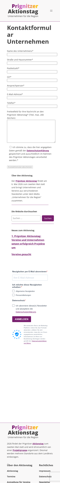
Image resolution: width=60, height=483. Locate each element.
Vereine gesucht (21, 254)
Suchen (48, 218)
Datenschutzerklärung (38, 150)
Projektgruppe (20, 450)
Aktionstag (38, 443)
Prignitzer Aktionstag (26, 181)
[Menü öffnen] (51, 10)
